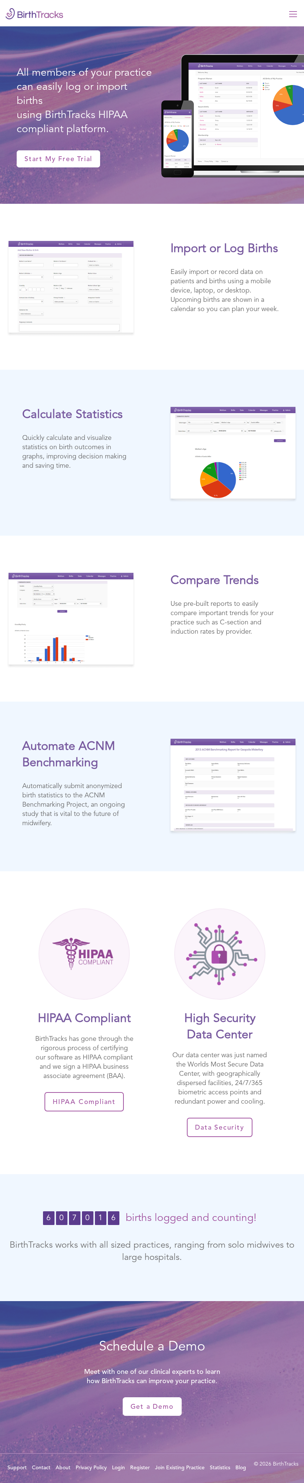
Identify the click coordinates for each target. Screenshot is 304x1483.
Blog (240, 1467)
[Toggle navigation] (293, 13)
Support (17, 1467)
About (63, 1467)
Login (118, 1467)
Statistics (220, 1467)
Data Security (219, 1127)
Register (140, 1467)
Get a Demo (152, 1407)
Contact (41, 1467)
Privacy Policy (91, 1467)
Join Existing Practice (180, 1467)
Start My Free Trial (58, 159)
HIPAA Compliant (84, 1102)
